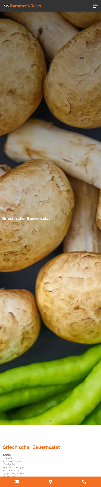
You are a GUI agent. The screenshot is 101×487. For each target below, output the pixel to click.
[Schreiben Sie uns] (17, 482)
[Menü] (95, 6)
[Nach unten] (50, 421)
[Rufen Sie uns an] (84, 482)
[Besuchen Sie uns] (50, 482)
